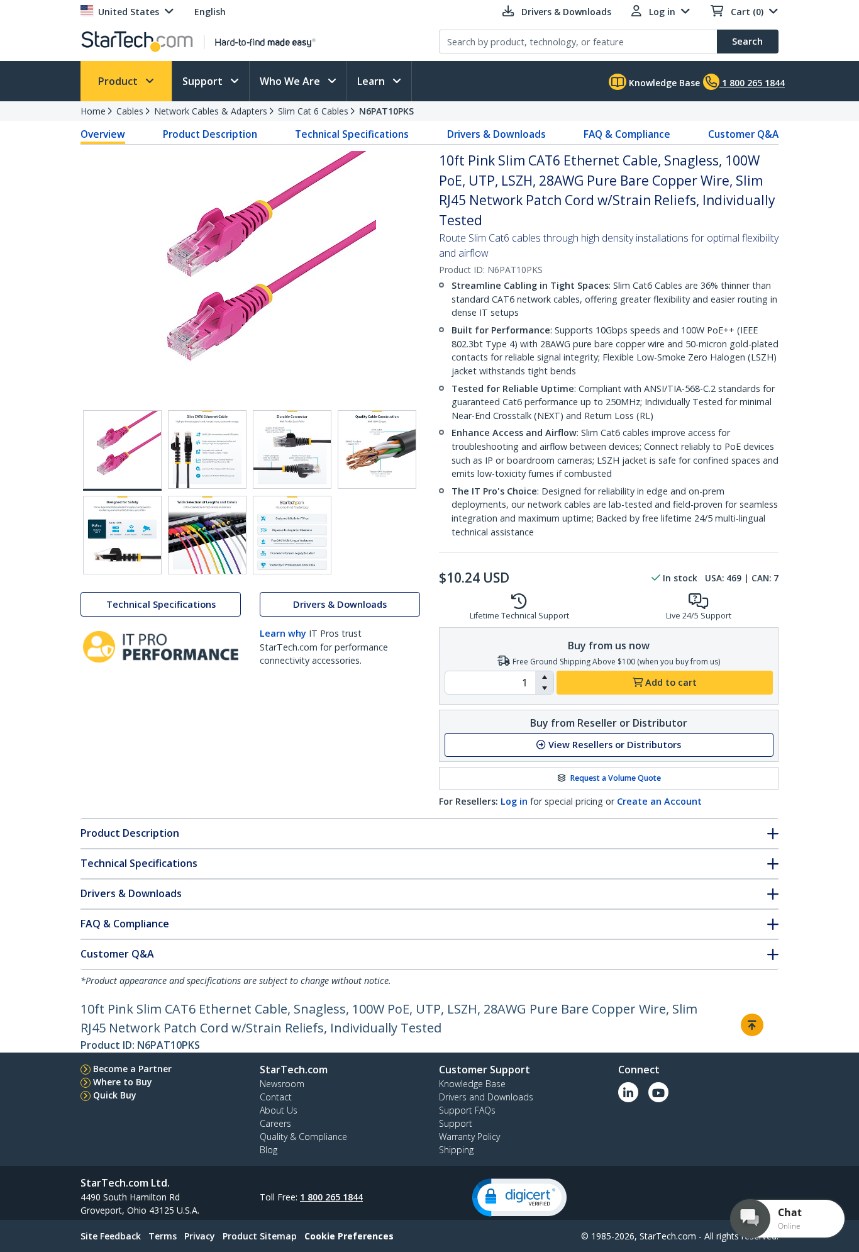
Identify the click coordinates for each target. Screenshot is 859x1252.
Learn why (283, 633)
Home (93, 111)
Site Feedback (110, 1236)
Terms (162, 1236)
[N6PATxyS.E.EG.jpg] (122, 535)
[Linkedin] (628, 1092)
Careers (275, 1123)
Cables (129, 111)
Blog (268, 1150)
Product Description (210, 134)
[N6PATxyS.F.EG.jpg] (207, 535)
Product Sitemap (260, 1236)
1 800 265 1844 (331, 1197)
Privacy (199, 1236)
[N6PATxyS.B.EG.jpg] (207, 449)
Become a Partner (132, 1069)
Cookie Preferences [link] (349, 1236)
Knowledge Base (663, 83)
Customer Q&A (743, 134)
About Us (278, 1110)
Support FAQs (467, 1110)
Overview (102, 134)
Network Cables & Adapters (210, 111)
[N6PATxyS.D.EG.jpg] (377, 449)
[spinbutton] (490, 682)
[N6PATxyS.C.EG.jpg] (292, 449)
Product (119, 81)
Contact (276, 1097)
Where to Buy (122, 1082)
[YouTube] (658, 1092)
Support (203, 81)
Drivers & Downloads (496, 134)
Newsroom (282, 1084)
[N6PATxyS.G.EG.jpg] (292, 535)
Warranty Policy (469, 1137)
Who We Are (291, 81)
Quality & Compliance (303, 1137)
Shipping (456, 1150)
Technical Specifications (352, 134)
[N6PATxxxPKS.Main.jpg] (122, 450)
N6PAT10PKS (386, 111)
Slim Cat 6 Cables (313, 111)
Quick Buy (114, 1095)
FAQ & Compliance (627, 134)
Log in (514, 801)
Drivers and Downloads (486, 1097)
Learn (372, 81)
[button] (544, 677)
